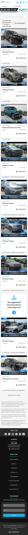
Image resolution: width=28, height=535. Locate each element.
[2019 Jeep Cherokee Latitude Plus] (14, 38)
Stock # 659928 (5, 239)
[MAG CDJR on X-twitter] (8, 434)
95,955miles (22, 92)
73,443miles (22, 129)
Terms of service (14, 489)
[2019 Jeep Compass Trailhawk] (14, 189)
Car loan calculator (14, 480)
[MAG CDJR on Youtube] (12, 434)
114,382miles (22, 54)
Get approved (14, 476)
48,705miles (22, 281)
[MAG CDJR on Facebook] (5, 434)
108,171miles (22, 381)
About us (14, 463)
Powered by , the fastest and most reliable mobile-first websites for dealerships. (14, 527)
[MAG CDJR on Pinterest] (19, 434)
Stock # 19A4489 (6, 87)
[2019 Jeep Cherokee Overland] (14, 76)
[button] (17, 2)
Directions (14, 468)
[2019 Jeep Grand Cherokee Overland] (14, 365)
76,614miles (22, 167)
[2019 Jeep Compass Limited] (14, 151)
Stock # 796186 (5, 377)
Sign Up (14, 515)
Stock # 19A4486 (6, 50)
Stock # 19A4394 (6, 125)
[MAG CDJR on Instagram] (16, 434)
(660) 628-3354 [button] (15, 449)
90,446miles (22, 205)
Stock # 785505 (5, 339)
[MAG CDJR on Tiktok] (23, 434)
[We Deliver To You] (14, 10)
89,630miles (22, 243)
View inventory (14, 459)
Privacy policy (14, 485)
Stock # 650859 (5, 277)
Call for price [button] (22, 58)
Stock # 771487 (5, 201)
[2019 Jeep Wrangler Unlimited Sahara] (14, 114)
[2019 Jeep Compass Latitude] (14, 265)
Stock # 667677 (5, 163)
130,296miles (22, 343)
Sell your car (14, 472)
